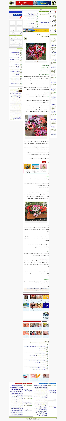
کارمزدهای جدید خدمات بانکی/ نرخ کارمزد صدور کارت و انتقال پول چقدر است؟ (41, 407)
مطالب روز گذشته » (12, 119)
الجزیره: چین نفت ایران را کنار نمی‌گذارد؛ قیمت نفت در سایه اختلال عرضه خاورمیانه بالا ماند (40, 385)
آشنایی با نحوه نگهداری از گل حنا (43, 34)
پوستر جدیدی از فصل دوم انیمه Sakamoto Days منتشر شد (28, 410)
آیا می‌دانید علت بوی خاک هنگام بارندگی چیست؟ (53, 67)
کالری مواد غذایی (12, 40)
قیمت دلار (20, 40)
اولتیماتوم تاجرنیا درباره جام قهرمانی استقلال (17, 396)
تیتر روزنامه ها (19, 45)
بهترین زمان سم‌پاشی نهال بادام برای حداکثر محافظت (53, 52)
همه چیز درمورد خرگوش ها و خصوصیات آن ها (15, 74)
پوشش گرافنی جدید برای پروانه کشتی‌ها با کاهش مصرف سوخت (37, 367)
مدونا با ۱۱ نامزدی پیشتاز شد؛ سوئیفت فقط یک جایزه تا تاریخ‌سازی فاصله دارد (17, 389)
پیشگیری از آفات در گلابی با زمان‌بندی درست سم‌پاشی (53, 75)
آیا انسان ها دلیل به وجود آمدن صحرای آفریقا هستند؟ (39, 369)
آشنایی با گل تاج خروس (16, 54)
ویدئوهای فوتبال (12, 38)
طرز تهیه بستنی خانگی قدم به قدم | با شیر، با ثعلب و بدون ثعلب (14, 91)
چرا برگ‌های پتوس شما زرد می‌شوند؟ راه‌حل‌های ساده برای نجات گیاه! (14, 79)
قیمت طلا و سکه (19, 38)
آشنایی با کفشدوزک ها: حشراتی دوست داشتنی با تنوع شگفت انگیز (14, 52)
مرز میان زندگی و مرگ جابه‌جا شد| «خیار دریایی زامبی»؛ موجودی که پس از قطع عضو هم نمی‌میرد (29, 27)
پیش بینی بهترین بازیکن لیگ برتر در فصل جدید (17, 399)
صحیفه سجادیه (12, 45)
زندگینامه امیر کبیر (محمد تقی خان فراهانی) (40, 353)
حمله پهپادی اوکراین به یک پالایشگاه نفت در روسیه (41, 398)
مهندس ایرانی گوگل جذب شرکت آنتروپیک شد (15, 98)
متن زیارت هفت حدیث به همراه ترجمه (16, 101)
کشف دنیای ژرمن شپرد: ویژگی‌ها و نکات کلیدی (53, 82)
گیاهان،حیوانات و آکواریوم (49, 9)
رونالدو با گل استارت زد (20, 395)
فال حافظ (19, 24)
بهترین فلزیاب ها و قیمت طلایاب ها (53, 104)
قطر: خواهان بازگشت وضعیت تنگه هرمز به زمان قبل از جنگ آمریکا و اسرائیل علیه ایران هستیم (41, 411)
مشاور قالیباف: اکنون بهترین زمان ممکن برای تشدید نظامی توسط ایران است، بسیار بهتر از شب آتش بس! (40, 395)
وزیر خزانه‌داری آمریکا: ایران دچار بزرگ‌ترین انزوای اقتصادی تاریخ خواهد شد (52, 407)
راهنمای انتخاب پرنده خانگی (31, 18)
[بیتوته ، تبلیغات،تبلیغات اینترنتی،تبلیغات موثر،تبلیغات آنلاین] (24, 3)
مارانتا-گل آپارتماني (16, 64)
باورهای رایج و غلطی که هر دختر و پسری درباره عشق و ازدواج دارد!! (16, 113)
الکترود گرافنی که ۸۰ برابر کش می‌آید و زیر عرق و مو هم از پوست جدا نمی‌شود (16, 118)
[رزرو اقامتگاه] (36, 30)
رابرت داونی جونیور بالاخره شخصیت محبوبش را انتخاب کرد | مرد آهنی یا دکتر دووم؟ (17, 385)
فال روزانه (12, 30)
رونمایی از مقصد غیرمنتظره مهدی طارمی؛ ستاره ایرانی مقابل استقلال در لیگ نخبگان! (17, 401)
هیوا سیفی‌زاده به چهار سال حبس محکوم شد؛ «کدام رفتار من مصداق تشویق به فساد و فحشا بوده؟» (16, 387)
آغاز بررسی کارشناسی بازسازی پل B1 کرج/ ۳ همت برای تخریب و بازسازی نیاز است (40, 415)
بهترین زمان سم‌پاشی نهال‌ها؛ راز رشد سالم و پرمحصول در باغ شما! (53, 112)
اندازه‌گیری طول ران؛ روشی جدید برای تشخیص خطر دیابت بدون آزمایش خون (17, 414)
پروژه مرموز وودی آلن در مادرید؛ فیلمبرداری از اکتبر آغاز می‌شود (28, 390)
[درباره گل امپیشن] (36, 211)
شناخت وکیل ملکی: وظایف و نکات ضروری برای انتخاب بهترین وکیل (53, 89)
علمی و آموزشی (54, 9)
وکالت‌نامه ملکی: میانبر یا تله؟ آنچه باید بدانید (53, 134)
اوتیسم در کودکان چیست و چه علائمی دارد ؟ (16, 114)
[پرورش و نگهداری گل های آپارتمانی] (36, 51)
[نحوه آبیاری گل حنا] (36, 125)
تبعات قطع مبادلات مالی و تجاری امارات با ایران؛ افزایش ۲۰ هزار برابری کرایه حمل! (41, 413)
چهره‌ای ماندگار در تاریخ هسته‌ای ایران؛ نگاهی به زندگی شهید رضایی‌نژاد (53, 45)
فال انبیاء (12, 24)
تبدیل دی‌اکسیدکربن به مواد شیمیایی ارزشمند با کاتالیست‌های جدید (37, 360)
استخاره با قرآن (19, 30)
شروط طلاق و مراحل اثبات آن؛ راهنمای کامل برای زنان (53, 97)
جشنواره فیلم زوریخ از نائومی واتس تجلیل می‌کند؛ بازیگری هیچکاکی (28, 396)
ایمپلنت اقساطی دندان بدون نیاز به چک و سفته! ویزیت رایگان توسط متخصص (37, 288)
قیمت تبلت (20, 43)
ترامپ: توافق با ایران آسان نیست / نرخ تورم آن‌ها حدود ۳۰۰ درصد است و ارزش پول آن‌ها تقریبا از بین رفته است (41, 405)
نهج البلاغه (13, 43)
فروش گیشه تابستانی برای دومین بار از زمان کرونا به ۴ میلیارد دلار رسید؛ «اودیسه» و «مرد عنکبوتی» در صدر (27, 403)
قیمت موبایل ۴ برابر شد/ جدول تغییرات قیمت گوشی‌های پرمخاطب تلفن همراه (41, 392)
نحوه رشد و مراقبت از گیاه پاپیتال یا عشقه (40, 362)
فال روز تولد (14, 33)
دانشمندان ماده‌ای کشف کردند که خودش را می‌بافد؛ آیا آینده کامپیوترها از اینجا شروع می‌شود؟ (16, 97)
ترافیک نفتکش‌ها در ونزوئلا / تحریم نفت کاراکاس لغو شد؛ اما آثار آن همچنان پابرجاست (40, 409)
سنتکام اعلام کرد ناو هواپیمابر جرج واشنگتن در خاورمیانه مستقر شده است (41, 390)
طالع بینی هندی (21, 33)
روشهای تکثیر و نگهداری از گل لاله (14, 59)
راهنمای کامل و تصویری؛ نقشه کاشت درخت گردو (53, 127)
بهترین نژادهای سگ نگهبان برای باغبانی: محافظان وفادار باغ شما (29, 14)
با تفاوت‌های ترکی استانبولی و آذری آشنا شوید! (53, 119)
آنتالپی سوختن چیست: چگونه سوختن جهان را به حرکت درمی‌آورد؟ (53, 60)
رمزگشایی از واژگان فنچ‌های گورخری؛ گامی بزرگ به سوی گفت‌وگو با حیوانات (29, 16)
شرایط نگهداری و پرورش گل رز (30, 23)
